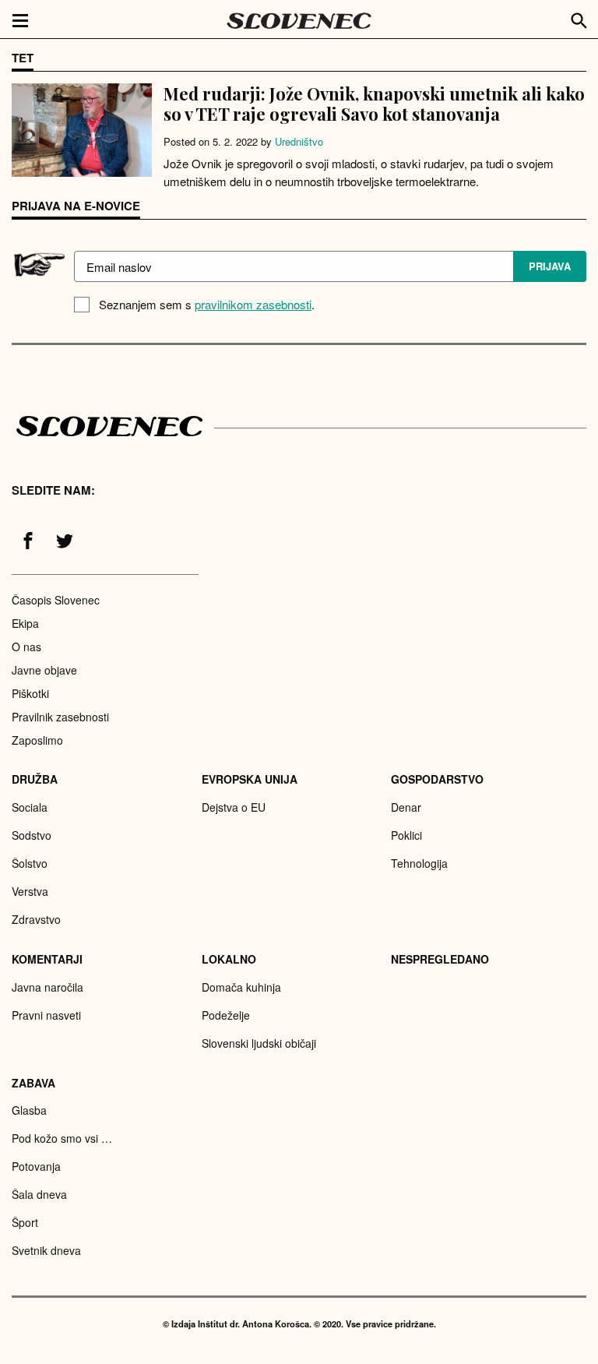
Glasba (29, 1110)
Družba (35, 779)
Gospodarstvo (437, 779)
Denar (406, 807)
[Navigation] (20, 19)
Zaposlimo (37, 740)
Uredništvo (299, 141)
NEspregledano (440, 959)
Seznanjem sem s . (207, 304)
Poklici (406, 835)
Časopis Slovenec (56, 600)
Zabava (33, 1083)
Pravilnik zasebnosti (60, 716)
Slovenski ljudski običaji (259, 1043)
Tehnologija (419, 863)
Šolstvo (29, 863)
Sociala (29, 807)
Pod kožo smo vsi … (62, 1138)
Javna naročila (47, 987)
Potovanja (36, 1166)
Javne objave (44, 670)
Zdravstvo (36, 919)
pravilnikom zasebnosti (253, 304)
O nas (26, 646)
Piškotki (30, 693)
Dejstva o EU (234, 807)
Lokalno (229, 959)
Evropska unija (249, 779)
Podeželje (226, 1015)
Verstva (30, 891)
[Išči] (579, 18)
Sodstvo (31, 835)
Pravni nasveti (46, 1015)
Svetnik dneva (46, 1250)
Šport (25, 1222)
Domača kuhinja (241, 987)
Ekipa (25, 623)
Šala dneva (39, 1194)
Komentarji (47, 959)
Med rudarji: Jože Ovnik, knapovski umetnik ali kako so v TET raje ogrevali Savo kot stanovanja (374, 103)
